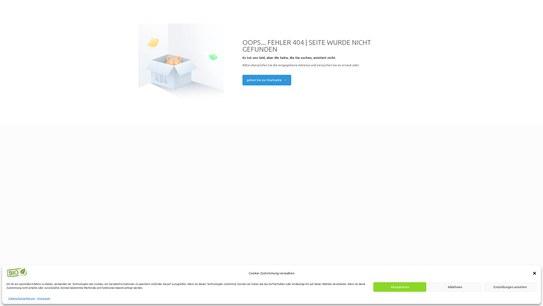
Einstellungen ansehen (510, 287)
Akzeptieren (400, 287)
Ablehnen (455, 287)
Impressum (43, 298)
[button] (534, 273)
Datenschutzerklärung (21, 298)
